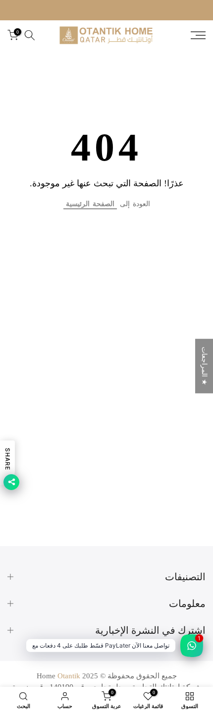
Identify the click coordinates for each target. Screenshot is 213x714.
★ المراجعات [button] (204, 365)
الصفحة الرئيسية (90, 204)
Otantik (68, 676)
